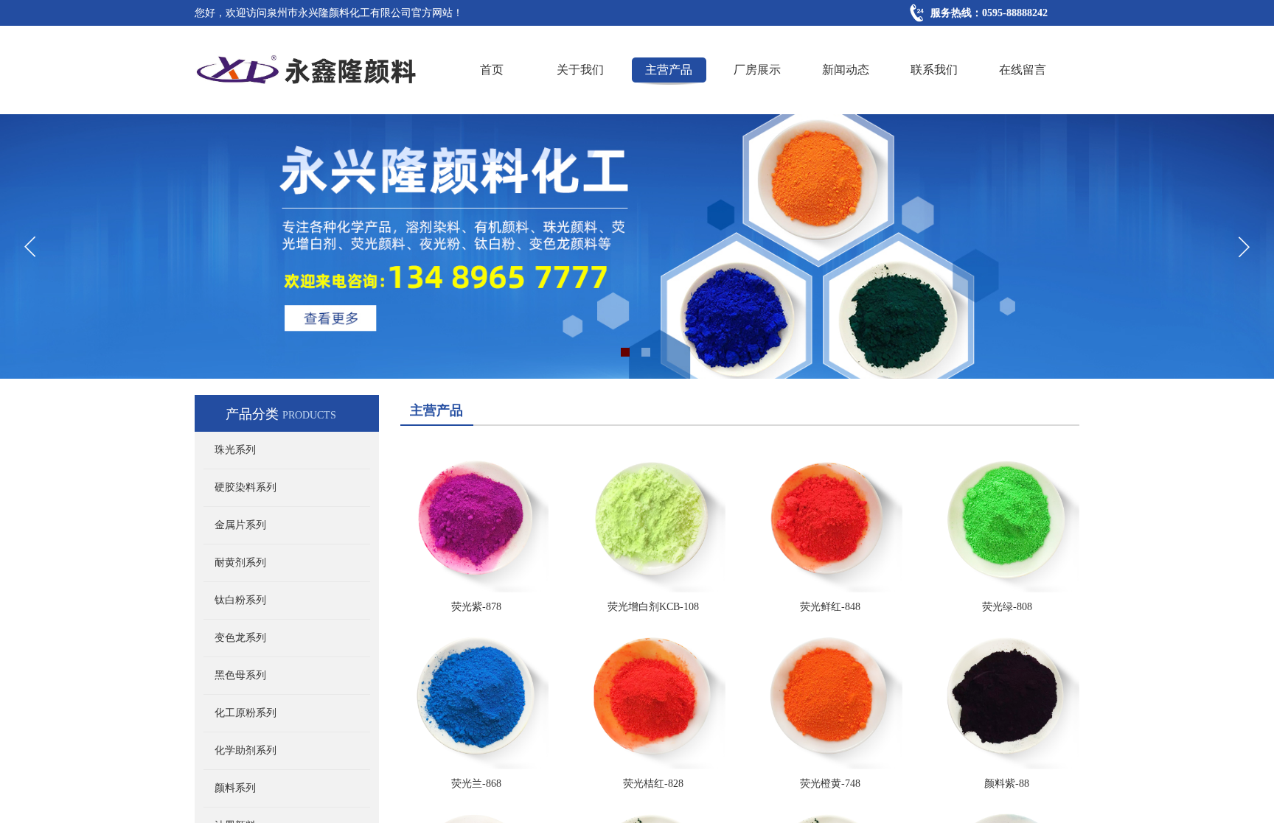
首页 (492, 69)
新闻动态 (845, 69)
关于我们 (580, 69)
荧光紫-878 (476, 606)
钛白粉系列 (240, 600)
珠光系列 (235, 449)
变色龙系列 (240, 637)
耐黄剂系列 (240, 562)
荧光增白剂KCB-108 (653, 606)
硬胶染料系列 (245, 487)
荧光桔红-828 (653, 783)
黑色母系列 (240, 675)
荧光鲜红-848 (830, 606)
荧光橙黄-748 (830, 783)
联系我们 (934, 69)
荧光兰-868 (476, 783)
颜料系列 (235, 788)
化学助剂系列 (245, 750)
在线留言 (1022, 69)
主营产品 (668, 69)
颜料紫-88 (1006, 783)
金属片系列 (240, 524)
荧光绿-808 (1007, 606)
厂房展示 (757, 69)
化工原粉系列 (245, 712)
